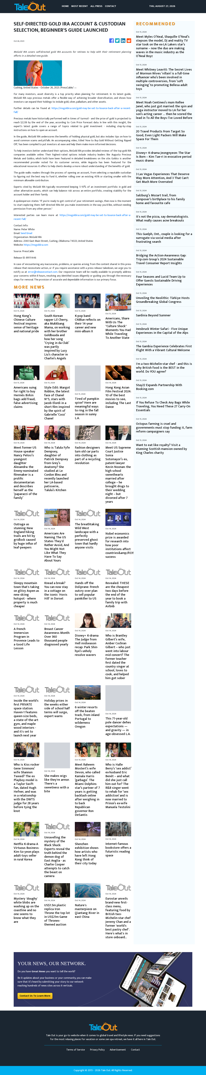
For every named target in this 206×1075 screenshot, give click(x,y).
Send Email (26, 233)
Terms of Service (75, 1050)
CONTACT (110, 6)
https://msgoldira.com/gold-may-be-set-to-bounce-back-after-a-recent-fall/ (72, 110)
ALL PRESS (96, 6)
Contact (135, 1050)
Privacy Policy (97, 1050)
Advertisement (118, 1050)
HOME (65, 6)
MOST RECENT (79, 6)
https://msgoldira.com (36, 245)
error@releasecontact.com (42, 272)
